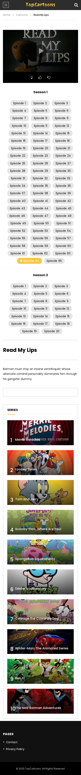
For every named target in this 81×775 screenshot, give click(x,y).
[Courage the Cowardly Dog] (40, 611)
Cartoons (22, 15)
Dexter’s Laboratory (30, 588)
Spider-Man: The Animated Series (41, 648)
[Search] (76, 5)
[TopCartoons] (40, 5)
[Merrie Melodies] (40, 432)
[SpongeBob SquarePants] (40, 552)
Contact (11, 742)
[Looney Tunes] (40, 462)
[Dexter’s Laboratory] (40, 581)
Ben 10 (20, 678)
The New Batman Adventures (38, 708)
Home (6, 15)
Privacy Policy (15, 749)
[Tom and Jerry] (40, 492)
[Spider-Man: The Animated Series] (40, 641)
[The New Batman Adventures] (40, 701)
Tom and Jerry (26, 499)
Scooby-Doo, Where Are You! (38, 529)
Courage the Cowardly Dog (37, 618)
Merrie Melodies (27, 439)
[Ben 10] (40, 671)
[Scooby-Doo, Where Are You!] (40, 522)
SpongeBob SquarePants (35, 559)
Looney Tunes (26, 469)
